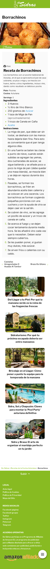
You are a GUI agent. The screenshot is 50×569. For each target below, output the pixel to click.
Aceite (11, 125)
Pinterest (7, 522)
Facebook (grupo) (10, 513)
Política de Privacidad (12, 495)
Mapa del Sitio (9, 498)
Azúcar (29, 110)
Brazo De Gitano (38, 264)
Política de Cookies (11, 492)
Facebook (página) (11, 510)
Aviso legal (7, 489)
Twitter (6, 516)
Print (8, 66)
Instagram (7, 519)
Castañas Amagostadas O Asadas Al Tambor (12, 264)
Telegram (7, 525)
